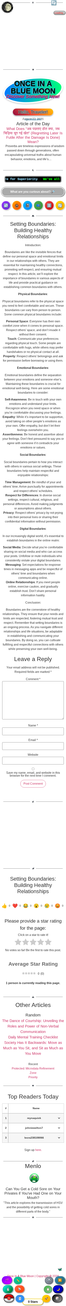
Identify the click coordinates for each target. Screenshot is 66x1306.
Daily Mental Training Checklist (33, 1037)
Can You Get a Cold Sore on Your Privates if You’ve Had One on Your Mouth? (33, 1193)
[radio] (18, 943)
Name (33, 725)
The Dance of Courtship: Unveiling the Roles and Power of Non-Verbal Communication (33, 1026)
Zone (33, 1072)
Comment (33, 679)
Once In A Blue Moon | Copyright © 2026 (33, 1276)
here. (38, 1149)
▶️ (60, 1280)
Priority (33, 1077)
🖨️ (49, 1280)
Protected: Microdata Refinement (33, 1068)
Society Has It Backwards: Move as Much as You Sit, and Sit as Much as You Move (33, 1048)
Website (33, 754)
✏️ (17, 1280)
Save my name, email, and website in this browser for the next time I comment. (33, 774)
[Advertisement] (33, 33)
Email (33, 740)
